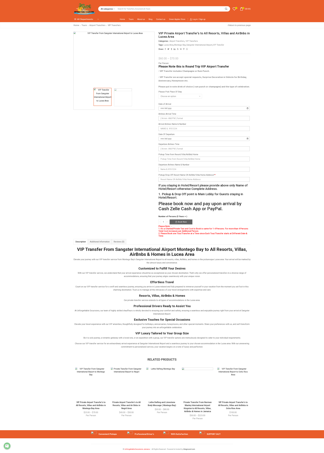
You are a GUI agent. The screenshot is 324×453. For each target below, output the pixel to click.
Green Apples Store (177, 19)
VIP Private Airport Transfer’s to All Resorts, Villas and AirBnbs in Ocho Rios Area (233, 405)
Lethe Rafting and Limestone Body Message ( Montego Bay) (162, 404)
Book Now (182, 222)
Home (122, 19)
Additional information (100, 241)
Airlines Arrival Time (167, 114)
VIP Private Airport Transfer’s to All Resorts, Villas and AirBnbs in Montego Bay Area (91, 405)
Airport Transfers (97, 25)
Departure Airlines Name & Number (173, 164)
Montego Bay (180, 45)
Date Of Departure (166, 134)
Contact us (160, 19)
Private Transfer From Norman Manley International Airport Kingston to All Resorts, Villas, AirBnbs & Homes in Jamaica (198, 407)
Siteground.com (189, 449)
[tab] (80, 241)
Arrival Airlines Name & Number (172, 124)
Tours (131, 19)
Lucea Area (168, 45)
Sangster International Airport (199, 45)
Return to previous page (239, 25)
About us (141, 19)
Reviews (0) (119, 241)
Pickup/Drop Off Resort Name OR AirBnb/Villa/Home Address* (187, 175)
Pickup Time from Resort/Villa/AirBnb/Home (178, 154)
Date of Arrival (164, 104)
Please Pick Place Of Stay (170, 92)
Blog (150, 19)
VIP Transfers (114, 25)
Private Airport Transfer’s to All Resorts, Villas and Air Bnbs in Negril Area (126, 405)
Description (80, 241)
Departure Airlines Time (168, 144)
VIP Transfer (218, 45)
